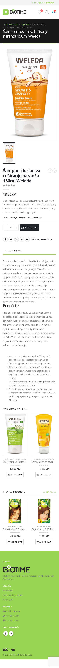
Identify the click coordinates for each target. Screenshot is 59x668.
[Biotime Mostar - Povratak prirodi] (18, 12)
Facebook (5, 239)
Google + (22, 239)
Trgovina (25, 24)
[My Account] (46, 12)
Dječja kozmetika (22, 217)
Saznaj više (7, 579)
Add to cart (31, 227)
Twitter (10, 239)
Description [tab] (14, 250)
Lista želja (50, 3)
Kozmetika (36, 217)
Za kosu (19, 527)
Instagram (11, 633)
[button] (44, 492)
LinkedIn (16, 239)
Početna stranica (11, 24)
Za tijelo (50, 459)
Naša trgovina (38, 3)
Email (27, 239)
